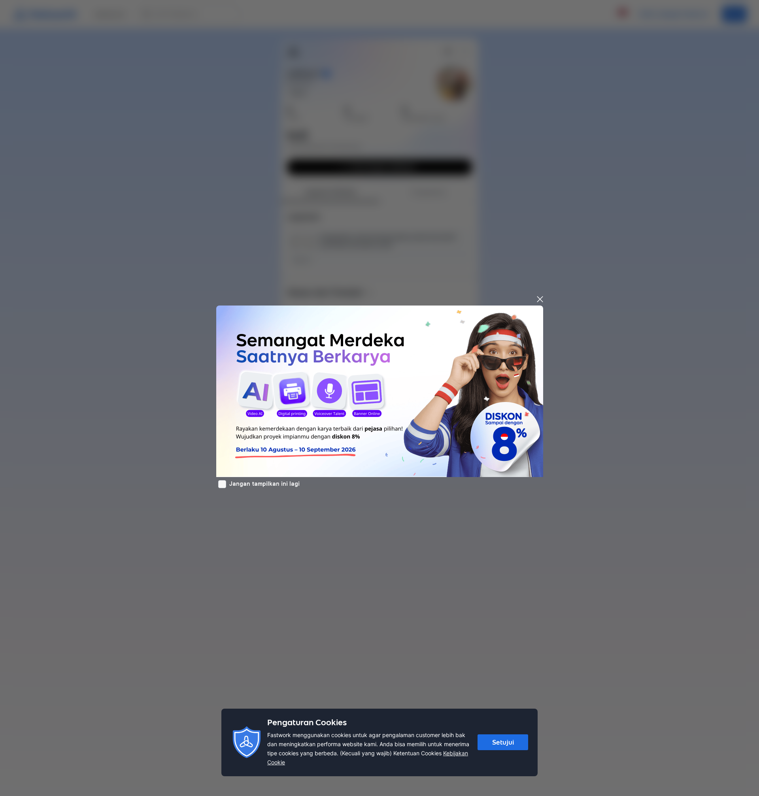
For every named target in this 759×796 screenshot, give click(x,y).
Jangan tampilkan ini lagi (264, 483)
